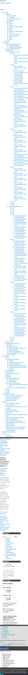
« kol (4, 577)
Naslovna (5, 12)
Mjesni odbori (9, 342)
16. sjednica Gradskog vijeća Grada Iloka (20, 331)
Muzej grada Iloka (13, 350)
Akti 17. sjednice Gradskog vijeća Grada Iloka (20, 193)
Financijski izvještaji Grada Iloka (17, 365)
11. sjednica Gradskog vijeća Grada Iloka (20, 233)
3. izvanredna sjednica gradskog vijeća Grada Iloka (20, 267)
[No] (3, 674)
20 (8, 574)
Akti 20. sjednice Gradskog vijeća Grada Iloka (20, 179)
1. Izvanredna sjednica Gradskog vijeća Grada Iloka (20, 223)
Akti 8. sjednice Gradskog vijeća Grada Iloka (21, 158)
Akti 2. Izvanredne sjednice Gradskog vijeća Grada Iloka (20, 116)
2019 (12, 53)
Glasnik (11, 25)
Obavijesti (11, 20)
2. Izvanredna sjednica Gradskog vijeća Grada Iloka (20, 272)
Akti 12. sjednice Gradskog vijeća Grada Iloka (20, 141)
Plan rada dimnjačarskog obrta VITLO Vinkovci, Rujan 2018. (4, 444)
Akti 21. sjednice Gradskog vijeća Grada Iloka (20, 174)
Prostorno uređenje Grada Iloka (17, 387)
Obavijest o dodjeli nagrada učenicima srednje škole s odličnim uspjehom (5, 452)
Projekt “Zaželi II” (10, 405)
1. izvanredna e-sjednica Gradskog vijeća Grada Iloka (20, 255)
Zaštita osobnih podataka (13, 397)
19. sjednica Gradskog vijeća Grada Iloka (20, 317)
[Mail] (9, 3)
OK (16, 536)
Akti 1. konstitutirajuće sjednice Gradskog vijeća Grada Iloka (20, 107)
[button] (4, 648)
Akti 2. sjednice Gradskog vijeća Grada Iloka (21, 98)
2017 (12, 209)
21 (10, 574)
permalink (2, 513)
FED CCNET (9, 413)
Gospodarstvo (9, 436)
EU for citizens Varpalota (12, 411)
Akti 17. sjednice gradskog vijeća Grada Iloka (20, 121)
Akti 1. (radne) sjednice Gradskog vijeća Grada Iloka (20, 102)
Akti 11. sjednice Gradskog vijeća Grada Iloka (20, 146)
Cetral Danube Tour (11, 409)
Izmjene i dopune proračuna (16, 362)
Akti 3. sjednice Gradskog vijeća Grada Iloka (21, 95)
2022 (12, 129)
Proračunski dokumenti (12, 359)
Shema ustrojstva (10, 354)
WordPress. (23, 644)
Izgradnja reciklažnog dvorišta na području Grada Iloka (15, 418)
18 (5, 574)
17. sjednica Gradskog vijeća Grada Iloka (20, 276)
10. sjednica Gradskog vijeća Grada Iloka (20, 237)
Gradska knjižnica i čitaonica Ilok (17, 348)
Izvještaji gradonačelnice (15, 47)
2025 (12, 203)
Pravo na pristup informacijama (14, 395)
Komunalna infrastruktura (16, 26)
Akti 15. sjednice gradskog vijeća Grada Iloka (20, 67)
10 (3, 572)
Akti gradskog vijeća (14, 52)
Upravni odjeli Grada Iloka (13, 49)
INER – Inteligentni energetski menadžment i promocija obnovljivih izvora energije (15, 422)
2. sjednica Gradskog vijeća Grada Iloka (19, 251)
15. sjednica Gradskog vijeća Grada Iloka (20, 216)
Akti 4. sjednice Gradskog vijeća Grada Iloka (21, 92)
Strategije (8, 376)
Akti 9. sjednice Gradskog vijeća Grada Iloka (21, 155)
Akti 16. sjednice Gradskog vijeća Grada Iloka (20, 198)
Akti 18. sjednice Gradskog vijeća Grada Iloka (20, 189)
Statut (10, 37)
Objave (10, 345)
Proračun (11, 361)
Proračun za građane (14, 364)
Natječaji (8, 14)
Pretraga (8, 41)
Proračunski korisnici (11, 346)
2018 (12, 211)
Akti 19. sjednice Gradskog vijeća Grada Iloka (20, 184)
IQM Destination (10, 425)
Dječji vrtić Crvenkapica (15, 351)
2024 (12, 201)
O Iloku (5, 433)
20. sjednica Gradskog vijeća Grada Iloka (20, 314)
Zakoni (10, 39)
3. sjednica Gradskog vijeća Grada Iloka (19, 248)
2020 (12, 64)
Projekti (5, 402)
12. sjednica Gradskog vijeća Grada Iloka (20, 230)
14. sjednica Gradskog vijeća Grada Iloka (20, 219)
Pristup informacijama (15, 34)
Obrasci (11, 28)
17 (3, 574)
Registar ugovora (13, 36)
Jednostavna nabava (14, 19)
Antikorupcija (12, 381)
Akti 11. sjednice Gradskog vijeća (18, 77)
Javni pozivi (12, 17)
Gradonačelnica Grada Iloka (13, 44)
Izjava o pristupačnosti (12, 398)
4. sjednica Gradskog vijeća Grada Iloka (19, 245)
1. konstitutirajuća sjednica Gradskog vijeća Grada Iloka (20, 263)
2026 (12, 205)
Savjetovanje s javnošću (9, 431)
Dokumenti (9, 22)
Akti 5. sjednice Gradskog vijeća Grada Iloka (21, 88)
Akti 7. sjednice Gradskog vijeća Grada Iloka (21, 161)
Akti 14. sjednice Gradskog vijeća (18, 74)
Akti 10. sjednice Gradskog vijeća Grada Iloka (20, 151)
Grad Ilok (8, 435)
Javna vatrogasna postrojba (16, 353)
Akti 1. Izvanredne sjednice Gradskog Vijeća (21, 71)
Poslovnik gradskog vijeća (16, 31)
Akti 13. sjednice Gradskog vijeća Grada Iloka (20, 137)
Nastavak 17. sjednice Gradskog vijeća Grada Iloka (20, 324)
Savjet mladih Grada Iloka (12, 343)
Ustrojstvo (6, 42)
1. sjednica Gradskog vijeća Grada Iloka (19, 259)
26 (7, 575)
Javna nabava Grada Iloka (12, 378)
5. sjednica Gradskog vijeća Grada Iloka (19, 241)
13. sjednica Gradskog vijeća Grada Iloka (20, 227)
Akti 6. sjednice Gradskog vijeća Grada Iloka (21, 164)
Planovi (11, 30)
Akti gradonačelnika (14, 45)
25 (5, 575)
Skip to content (4, 647)
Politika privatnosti (11, 400)
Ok (1, 674)
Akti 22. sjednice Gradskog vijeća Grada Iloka (20, 170)
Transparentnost (10, 370)
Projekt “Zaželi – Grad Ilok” (13, 403)
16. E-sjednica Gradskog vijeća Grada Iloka (20, 279)
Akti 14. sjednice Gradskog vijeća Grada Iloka (20, 132)
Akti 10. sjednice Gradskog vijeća (18, 81)
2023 (12, 167)
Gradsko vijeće (10, 50)
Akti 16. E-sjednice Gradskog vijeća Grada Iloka (20, 126)
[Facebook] (4, 3)
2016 (12, 208)
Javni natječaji (12, 15)
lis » (7, 577)
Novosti (8, 538)
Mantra (17, 644)
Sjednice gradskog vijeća (15, 206)
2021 (12, 86)
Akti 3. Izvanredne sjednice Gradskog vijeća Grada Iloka (20, 111)
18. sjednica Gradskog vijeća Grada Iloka (20, 320)
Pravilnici (11, 33)
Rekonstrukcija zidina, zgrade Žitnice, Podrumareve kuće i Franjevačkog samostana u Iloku (16, 428)
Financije (11, 23)
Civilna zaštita (9, 372)
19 (7, 574)
